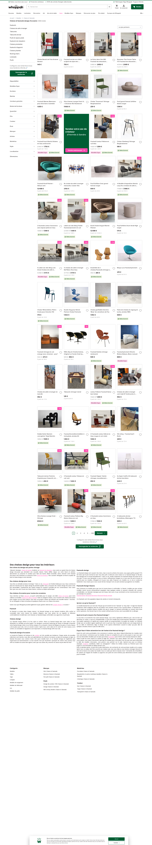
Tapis (11, 677)
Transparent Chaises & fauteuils (86, 692)
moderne (85, 644)
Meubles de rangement (16, 682)
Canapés (12, 680)
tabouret (26, 596)
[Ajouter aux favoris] (60, 60)
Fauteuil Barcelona (92, 595)
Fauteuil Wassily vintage (105, 595)
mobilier (37, 635)
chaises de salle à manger (29, 597)
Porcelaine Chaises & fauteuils (85, 671)
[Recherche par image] (109, 7)
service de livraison (42, 575)
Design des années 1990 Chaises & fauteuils (56, 684)
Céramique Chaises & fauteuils (86, 679)
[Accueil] (16, 7)
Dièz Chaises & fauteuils (50, 671)
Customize (116, 842)
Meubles (18, 18)
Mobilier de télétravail (16, 685)
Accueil (12, 18)
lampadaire (111, 637)
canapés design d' (58, 605)
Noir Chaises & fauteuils (84, 686)
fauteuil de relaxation (46, 570)
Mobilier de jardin (15, 691)
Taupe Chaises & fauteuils (84, 689)
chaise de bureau (27, 570)
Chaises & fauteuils (29, 18)
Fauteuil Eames (81, 595)
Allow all (116, 838)
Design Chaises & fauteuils (51, 687)
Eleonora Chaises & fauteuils (51, 674)
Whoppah (45, 584)
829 (92, 533)
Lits (11, 688)
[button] (108, 2)
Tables (12, 674)
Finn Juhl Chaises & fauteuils (51, 677)
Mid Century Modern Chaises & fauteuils (55, 689)
